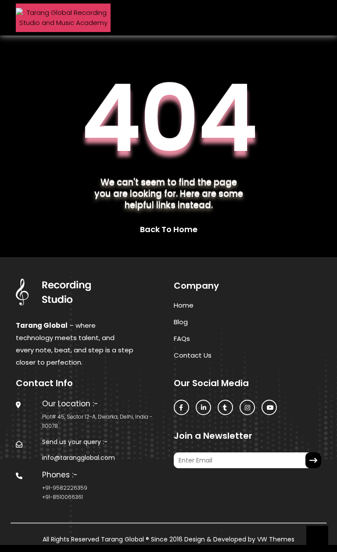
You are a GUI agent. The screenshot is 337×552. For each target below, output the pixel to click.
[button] (168, 18)
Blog (181, 321)
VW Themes (274, 539)
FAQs (182, 338)
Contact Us (193, 355)
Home (184, 305)
